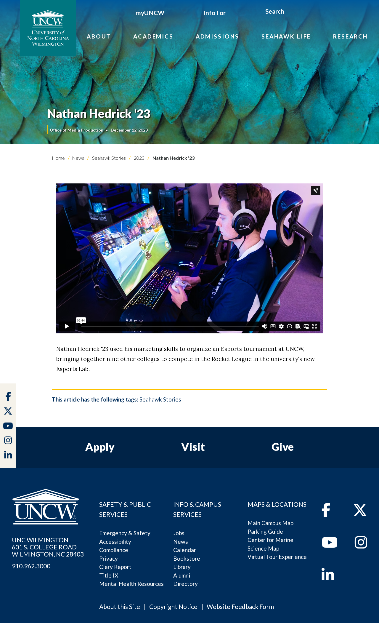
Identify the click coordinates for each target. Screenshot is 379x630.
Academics (153, 36)
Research (350, 36)
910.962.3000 (31, 566)
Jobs (178, 533)
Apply (100, 446)
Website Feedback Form (240, 606)
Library (182, 566)
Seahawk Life (286, 36)
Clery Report (115, 566)
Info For (214, 12)
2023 (138, 158)
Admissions (218, 36)
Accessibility (115, 541)
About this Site (119, 606)
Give (283, 446)
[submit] (291, 12)
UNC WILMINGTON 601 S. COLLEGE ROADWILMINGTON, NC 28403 (48, 547)
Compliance (113, 549)
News (78, 158)
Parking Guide (265, 531)
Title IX (108, 575)
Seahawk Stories (108, 158)
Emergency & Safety (124, 533)
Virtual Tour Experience (277, 556)
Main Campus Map (270, 522)
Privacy (108, 558)
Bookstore (186, 558)
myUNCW (150, 12)
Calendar (184, 549)
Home (58, 158)
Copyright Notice (173, 606)
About (99, 36)
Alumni (181, 575)
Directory (185, 583)
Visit (193, 446)
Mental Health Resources (131, 583)
